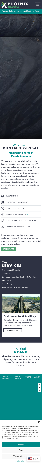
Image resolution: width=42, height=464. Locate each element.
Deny (21, 450)
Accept (21, 444)
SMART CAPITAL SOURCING (17, 214)
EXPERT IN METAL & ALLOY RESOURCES (21, 220)
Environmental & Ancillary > (12, 270)
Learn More (12, 330)
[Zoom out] (39, 387)
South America (17, 377)
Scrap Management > (10, 284)
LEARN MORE (8, 249)
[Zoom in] (39, 384)
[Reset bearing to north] (39, 390)
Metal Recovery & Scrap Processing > (16, 287)
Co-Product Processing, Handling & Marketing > (20, 277)
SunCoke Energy (33, 11)
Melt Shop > (6, 280)
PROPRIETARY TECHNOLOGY (17, 202)
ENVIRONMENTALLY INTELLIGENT (19, 227)
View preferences (21, 456)
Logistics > (6, 273)
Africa (37, 377)
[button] (39, 422)
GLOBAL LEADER (13, 196)
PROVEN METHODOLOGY (16, 208)
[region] (21, 403)
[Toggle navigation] (38, 4)
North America (5, 377)
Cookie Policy (20, 461)
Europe (27, 377)
